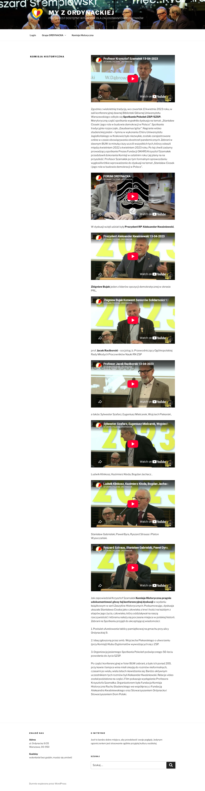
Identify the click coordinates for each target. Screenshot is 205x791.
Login (33, 35)
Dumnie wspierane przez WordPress (47, 783)
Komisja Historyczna (83, 35)
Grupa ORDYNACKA (52, 35)
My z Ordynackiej (81, 12)
